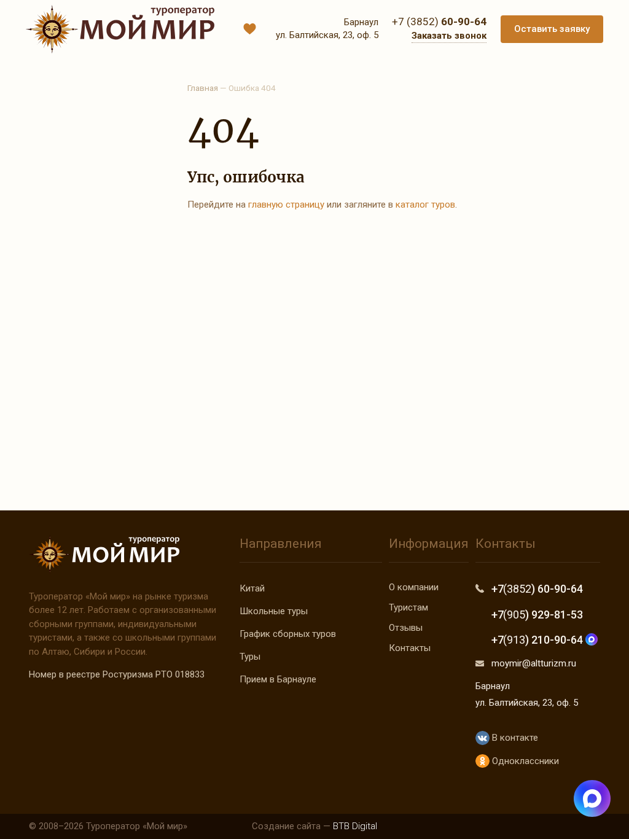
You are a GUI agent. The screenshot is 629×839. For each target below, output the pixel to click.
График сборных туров (288, 633)
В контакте (513, 737)
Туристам (408, 607)
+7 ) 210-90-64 (538, 639)
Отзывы (406, 627)
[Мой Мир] (120, 29)
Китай (252, 588)
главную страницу (286, 204)
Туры (250, 656)
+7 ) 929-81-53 (537, 614)
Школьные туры (274, 611)
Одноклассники (524, 761)
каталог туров (425, 204)
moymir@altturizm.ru (533, 663)
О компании (414, 587)
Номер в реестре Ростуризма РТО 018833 (117, 674)
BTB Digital (355, 826)
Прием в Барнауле (278, 679)
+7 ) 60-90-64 (537, 588)
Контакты (410, 648)
